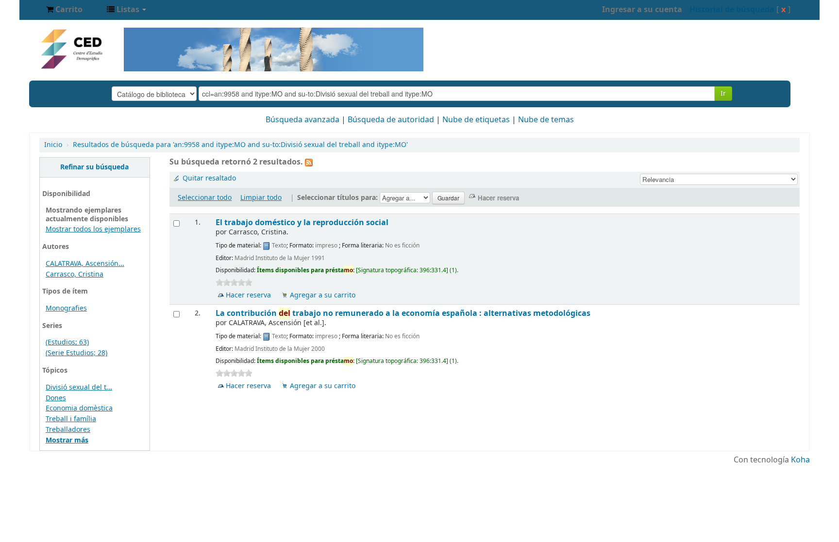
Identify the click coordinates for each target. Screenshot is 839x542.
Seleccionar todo (205, 198)
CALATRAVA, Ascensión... (85, 264)
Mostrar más (67, 440)
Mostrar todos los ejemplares (93, 229)
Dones (56, 398)
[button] (64, 9)
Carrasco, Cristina (74, 274)
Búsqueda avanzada (302, 120)
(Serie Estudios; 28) (76, 353)
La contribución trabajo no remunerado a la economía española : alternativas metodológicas (403, 313)
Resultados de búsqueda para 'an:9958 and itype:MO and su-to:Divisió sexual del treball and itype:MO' (240, 145)
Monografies (66, 308)
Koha (800, 460)
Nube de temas (546, 120)
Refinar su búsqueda (94, 167)
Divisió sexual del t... (79, 387)
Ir (723, 93)
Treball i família (71, 419)
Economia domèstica (79, 408)
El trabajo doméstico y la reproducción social (302, 222)
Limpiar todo (261, 198)
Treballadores (68, 430)
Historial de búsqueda (731, 10)
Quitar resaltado (209, 178)
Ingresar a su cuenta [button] (642, 10)
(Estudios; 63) (67, 342)
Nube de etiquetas (476, 120)
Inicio (53, 145)
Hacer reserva (248, 295)
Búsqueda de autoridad (391, 120)
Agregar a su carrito (322, 295)
